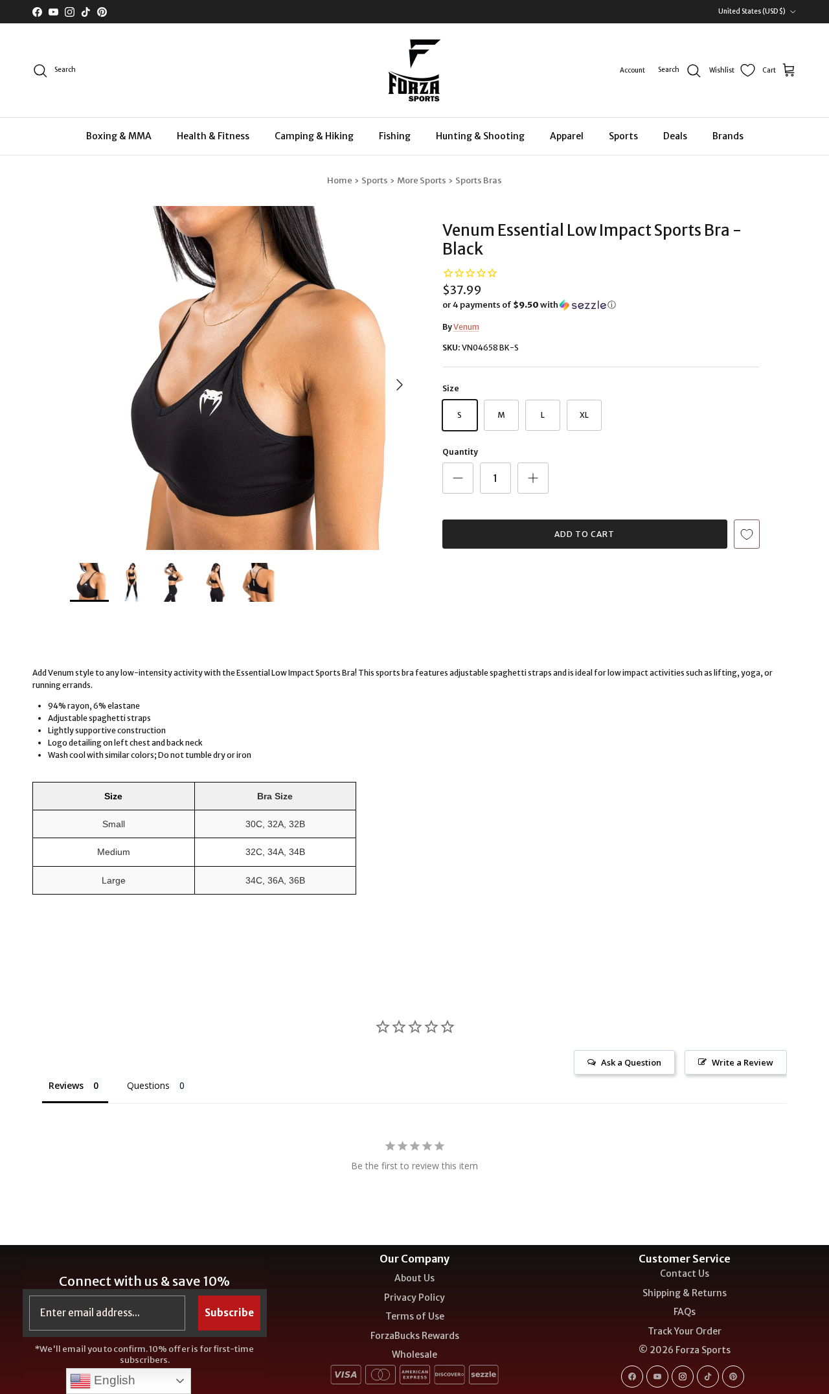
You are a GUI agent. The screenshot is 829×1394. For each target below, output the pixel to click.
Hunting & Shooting (480, 136)
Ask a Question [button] (631, 1062)
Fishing (395, 136)
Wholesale (414, 1354)
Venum (466, 327)
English (113, 1380)
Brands (728, 136)
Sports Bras (478, 180)
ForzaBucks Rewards (414, 1336)
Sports (623, 136)
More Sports (421, 180)
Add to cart (584, 534)
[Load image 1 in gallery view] (242, 378)
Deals (675, 136)
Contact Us (684, 1273)
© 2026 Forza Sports (685, 1350)
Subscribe (229, 1313)
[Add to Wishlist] (747, 534)
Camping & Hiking (314, 136)
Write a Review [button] (742, 1062)
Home (339, 180)
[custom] (632, 1376)
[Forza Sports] (415, 70)
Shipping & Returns (684, 1293)
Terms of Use (414, 1316)
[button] (529, 305)
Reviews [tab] (66, 1085)
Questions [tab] (148, 1085)
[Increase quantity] (533, 478)
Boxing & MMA (119, 136)
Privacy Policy (414, 1297)
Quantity (460, 452)
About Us (414, 1278)
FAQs (685, 1312)
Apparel (567, 136)
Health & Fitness (213, 136)
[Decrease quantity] (457, 478)
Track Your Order (684, 1331)
